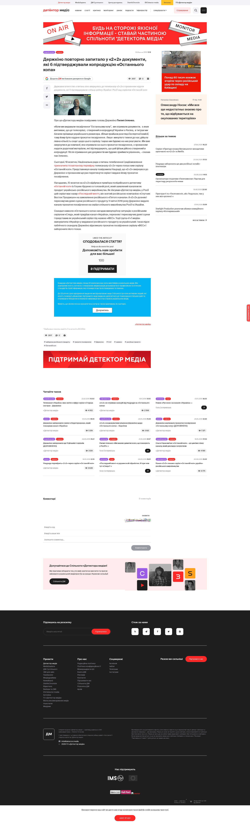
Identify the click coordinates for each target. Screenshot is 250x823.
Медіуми (47, 706)
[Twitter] (46, 96)
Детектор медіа (64, 3)
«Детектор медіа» (143, 324)
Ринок (119, 10)
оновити (145, 515)
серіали (119, 342)
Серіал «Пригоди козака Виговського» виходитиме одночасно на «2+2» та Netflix (180, 150)
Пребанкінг (48, 675)
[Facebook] (46, 88)
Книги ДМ (81, 672)
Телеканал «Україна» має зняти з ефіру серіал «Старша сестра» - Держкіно (68, 404)
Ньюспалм (47, 703)
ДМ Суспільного (97, 3)
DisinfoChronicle (133, 3)
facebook (113, 663)
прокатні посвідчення (83, 342)
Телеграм (113, 669)
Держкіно (100, 342)
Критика (97, 10)
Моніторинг (109, 10)
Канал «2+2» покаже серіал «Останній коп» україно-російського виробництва (179, 464)
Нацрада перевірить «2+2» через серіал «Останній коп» (68, 463)
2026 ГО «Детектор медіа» (73, 744)
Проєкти (48, 659)
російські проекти (133, 342)
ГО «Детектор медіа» (184, 3)
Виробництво (49, 52)
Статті (87, 10)
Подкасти (129, 10)
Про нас (82, 659)
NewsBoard (48, 680)
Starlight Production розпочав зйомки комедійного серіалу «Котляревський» (179, 210)
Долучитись (102, 310)
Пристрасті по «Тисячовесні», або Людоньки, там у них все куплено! (180, 195)
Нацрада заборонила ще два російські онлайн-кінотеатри (178, 165)
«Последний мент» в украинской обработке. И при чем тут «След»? (124, 464)
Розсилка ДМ (83, 686)
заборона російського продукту (58, 342)
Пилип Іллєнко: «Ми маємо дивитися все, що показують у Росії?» (124, 444)
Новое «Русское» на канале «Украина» (173, 403)
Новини (78, 10)
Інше (168, 399)
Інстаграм (113, 672)
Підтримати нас (84, 680)
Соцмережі (116, 659)
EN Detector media (152, 3)
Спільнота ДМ (59, 581)
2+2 (109, 342)
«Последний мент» (88, 193)
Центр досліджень (115, 3)
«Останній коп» (62, 186)
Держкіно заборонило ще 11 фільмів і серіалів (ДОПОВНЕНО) (63, 444)
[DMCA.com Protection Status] (115, 793)
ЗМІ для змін (48, 672)
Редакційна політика (86, 663)
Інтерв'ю (113, 439)
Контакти (81, 678)
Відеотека (47, 686)
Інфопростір (142, 10)
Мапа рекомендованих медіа (56, 700)
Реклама (81, 675)
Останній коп (51, 346)
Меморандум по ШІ (85, 669)
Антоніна (167, 3)
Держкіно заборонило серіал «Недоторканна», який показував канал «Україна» (66, 424)
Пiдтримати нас (196, 659)
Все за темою (198, 220)
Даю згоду (125, 818)
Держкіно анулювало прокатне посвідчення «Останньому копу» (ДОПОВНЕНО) (176, 424)
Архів (79, 689)
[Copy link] (46, 105)
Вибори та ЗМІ (49, 689)
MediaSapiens (80, 3)
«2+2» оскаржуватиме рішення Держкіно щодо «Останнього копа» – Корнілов (120, 424)
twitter (112, 666)
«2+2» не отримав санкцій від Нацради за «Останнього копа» (124, 404)
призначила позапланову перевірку (74, 165)
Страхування (182, 10)
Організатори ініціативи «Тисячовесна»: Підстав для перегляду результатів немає (180, 180)
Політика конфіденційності (89, 666)
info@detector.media (70, 741)
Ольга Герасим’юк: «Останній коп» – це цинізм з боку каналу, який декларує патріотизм (180, 444)
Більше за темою (166, 136)
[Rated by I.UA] (135, 793)
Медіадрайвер (49, 678)
